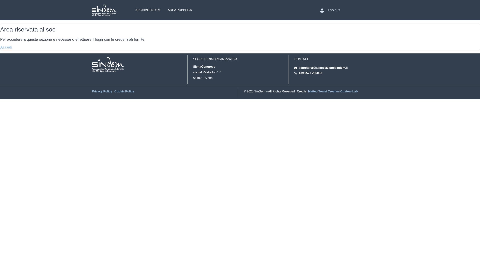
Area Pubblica (180, 10)
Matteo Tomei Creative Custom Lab (333, 91)
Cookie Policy (124, 91)
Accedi (6, 47)
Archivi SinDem (147, 10)
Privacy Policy (102, 91)
